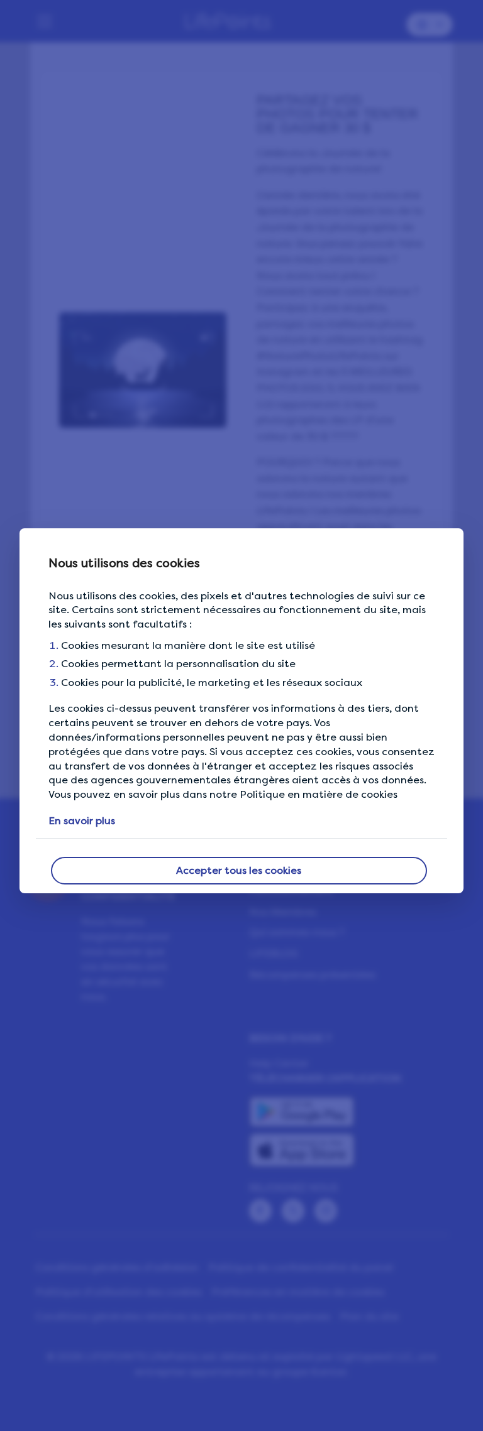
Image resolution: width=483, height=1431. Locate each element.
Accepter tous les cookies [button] (238, 870)
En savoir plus (81, 821)
